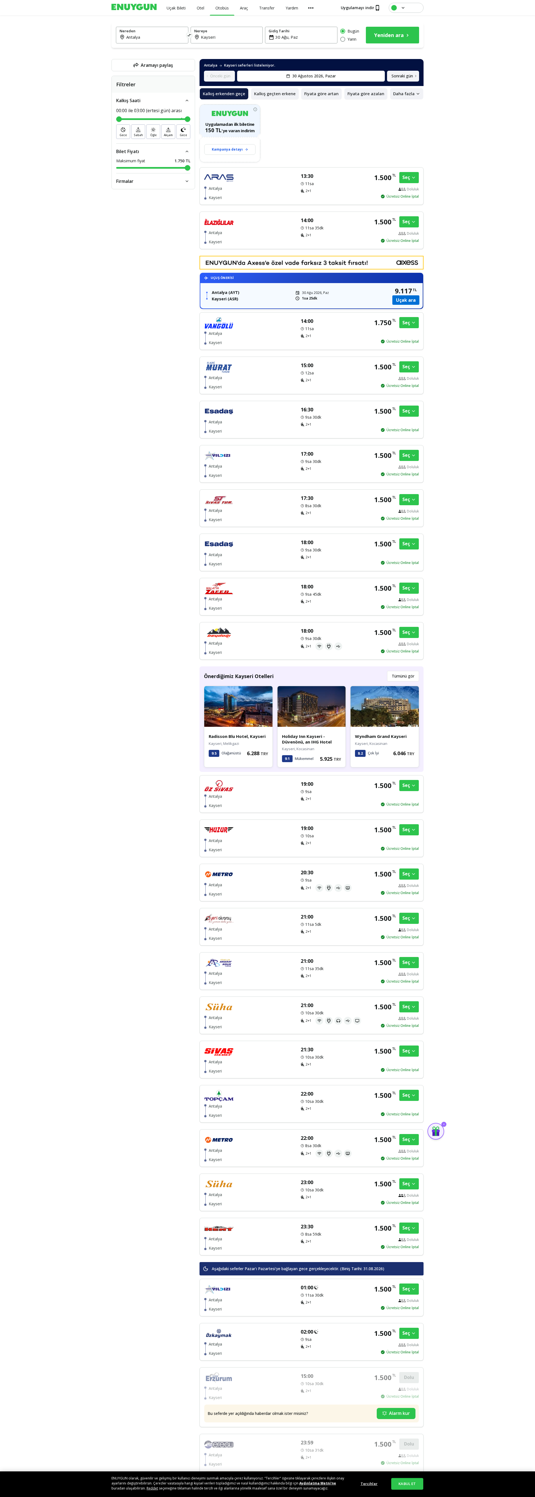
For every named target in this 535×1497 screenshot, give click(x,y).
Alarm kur (399, 1413)
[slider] (119, 119)
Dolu (409, 1377)
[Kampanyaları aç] (435, 1131)
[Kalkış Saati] (187, 100)
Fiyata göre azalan (365, 93)
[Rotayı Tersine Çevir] (189, 35)
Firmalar (124, 181)
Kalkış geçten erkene (275, 93)
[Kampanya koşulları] (255, 109)
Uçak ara (406, 300)
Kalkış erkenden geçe (224, 93)
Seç (406, 177)
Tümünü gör (403, 676)
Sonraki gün (402, 75)
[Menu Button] (311, 8)
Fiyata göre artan (321, 93)
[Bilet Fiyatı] (187, 151)
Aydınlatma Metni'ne (317, 1483)
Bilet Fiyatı (127, 151)
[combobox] (155, 37)
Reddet (152, 1488)
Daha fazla (404, 93)
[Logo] (134, 7)
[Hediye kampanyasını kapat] (443, 1124)
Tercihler (369, 1483)
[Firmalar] (187, 181)
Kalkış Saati (128, 100)
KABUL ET (407, 1483)
